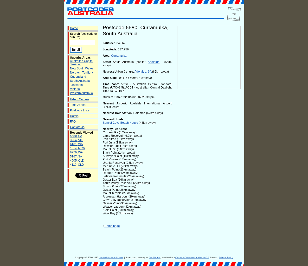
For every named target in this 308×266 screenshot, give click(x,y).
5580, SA (76, 136)
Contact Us (77, 127)
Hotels (74, 116)
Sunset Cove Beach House (120, 122)
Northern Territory (81, 72)
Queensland (78, 76)
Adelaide (154, 62)
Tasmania (76, 85)
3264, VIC (76, 140)
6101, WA (76, 144)
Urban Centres (79, 99)
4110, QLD (77, 164)
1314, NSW (77, 148)
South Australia (80, 80)
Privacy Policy (226, 257)
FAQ (73, 121)
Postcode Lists (79, 110)
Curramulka (119, 55)
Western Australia (81, 93)
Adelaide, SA (143, 71)
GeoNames (154, 257)
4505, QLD (77, 160)
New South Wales (81, 68)
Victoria (75, 89)
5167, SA (76, 156)
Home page (112, 226)
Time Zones (77, 105)
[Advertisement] (209, 169)
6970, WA (76, 152)
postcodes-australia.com (111, 257)
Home (74, 28)
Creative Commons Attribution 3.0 (192, 257)
